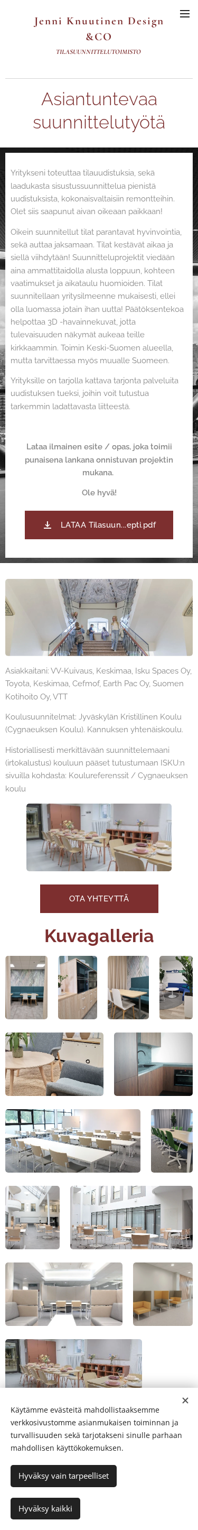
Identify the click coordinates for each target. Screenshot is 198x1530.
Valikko (184, 13)
